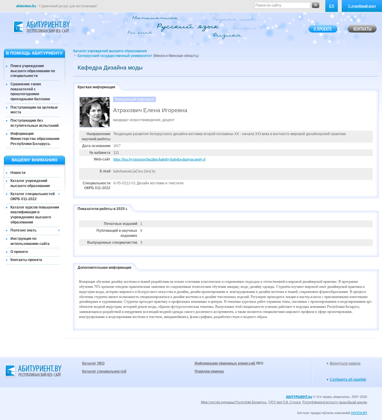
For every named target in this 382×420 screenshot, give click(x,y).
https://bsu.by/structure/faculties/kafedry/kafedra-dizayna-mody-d (159, 159)
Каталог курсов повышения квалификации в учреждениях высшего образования (34, 214)
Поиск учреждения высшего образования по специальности (32, 71)
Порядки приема (209, 371)
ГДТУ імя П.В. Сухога (284, 402)
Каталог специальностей (104, 371)
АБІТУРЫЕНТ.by (299, 397)
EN (331, 6)
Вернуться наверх (345, 363)
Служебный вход (362, 6)
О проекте (19, 252)
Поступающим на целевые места (34, 110)
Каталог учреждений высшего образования (30, 183)
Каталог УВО (93, 363)
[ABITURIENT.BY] (41, 27)
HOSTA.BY (359, 413)
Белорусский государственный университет (115, 56)
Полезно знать (23, 230)
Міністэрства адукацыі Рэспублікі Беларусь (234, 402)
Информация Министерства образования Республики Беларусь (34, 139)
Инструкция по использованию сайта (30, 241)
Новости (17, 173)
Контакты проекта (26, 260)
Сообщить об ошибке (348, 379)
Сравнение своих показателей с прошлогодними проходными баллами (30, 91)
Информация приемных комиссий (225, 363)
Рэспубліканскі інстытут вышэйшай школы (334, 402)
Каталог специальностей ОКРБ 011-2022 (32, 196)
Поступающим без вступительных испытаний (34, 123)
